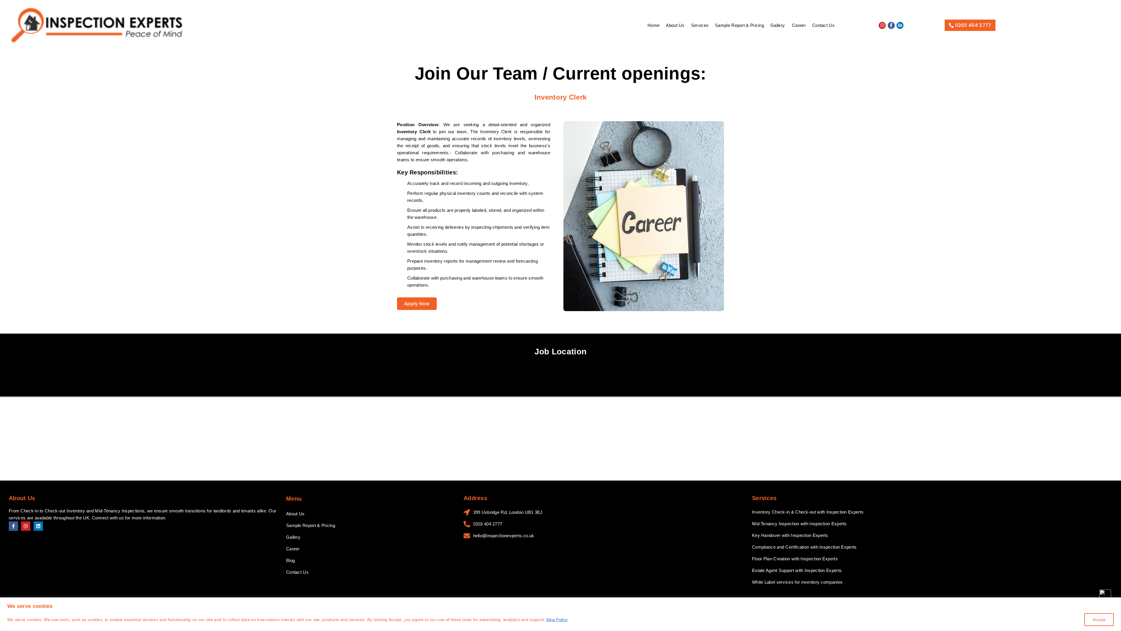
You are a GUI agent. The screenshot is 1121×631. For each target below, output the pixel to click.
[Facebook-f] (891, 25)
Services (700, 25)
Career (799, 25)
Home (653, 25)
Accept (1099, 619)
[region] (560, 614)
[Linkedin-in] (900, 25)
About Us (675, 25)
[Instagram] (882, 25)
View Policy (557, 619)
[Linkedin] (38, 526)
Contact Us (823, 25)
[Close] (1114, 602)
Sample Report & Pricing (739, 25)
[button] (778, 25)
